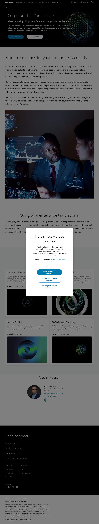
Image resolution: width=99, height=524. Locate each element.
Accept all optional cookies (49, 272)
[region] (49, 262)
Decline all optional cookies (49, 279)
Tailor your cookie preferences (49, 287)
